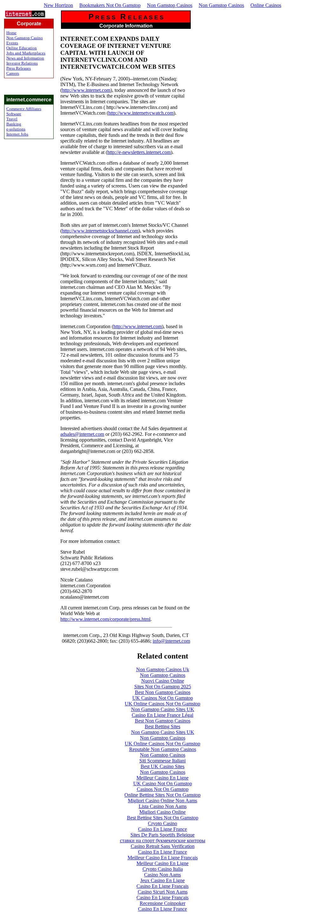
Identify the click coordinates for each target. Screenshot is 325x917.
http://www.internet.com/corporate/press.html (105, 619)
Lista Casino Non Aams (163, 806)
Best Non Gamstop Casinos (162, 692)
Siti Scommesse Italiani (162, 760)
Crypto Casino (162, 823)
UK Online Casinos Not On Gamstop (162, 703)
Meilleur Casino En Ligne (162, 777)
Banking (13, 124)
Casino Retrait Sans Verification (163, 846)
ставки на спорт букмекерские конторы (162, 840)
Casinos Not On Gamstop (163, 789)
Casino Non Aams (162, 874)
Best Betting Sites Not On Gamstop (162, 817)
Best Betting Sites (162, 726)
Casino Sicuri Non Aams (163, 892)
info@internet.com (171, 641)
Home (11, 32)
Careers (12, 73)
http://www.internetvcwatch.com (141, 113)
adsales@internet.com (82, 434)
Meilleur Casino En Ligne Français (163, 857)
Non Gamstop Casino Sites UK (162, 709)
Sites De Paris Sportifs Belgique (162, 834)
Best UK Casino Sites (162, 766)
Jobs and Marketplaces (25, 53)
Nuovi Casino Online (162, 681)
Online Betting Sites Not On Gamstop (162, 795)
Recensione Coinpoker (162, 903)
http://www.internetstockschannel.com (100, 230)
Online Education (21, 48)
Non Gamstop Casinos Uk (162, 669)
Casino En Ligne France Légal (162, 715)
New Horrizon (58, 5)
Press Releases (18, 68)
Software (13, 113)
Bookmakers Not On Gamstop (110, 5)
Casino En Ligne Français (162, 886)
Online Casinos (265, 5)
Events (12, 43)
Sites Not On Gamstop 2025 (162, 686)
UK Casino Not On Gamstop (162, 783)
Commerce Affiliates (23, 108)
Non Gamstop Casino (24, 37)
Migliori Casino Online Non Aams (162, 800)
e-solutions (15, 129)
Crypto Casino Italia (163, 869)
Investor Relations (22, 63)
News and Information (25, 58)
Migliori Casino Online (162, 812)
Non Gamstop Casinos (169, 5)
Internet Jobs (17, 134)
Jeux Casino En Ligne (162, 880)
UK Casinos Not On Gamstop (162, 698)
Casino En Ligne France (162, 829)
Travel (11, 119)
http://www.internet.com (86, 90)
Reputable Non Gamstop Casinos (162, 749)
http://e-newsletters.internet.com (139, 152)
